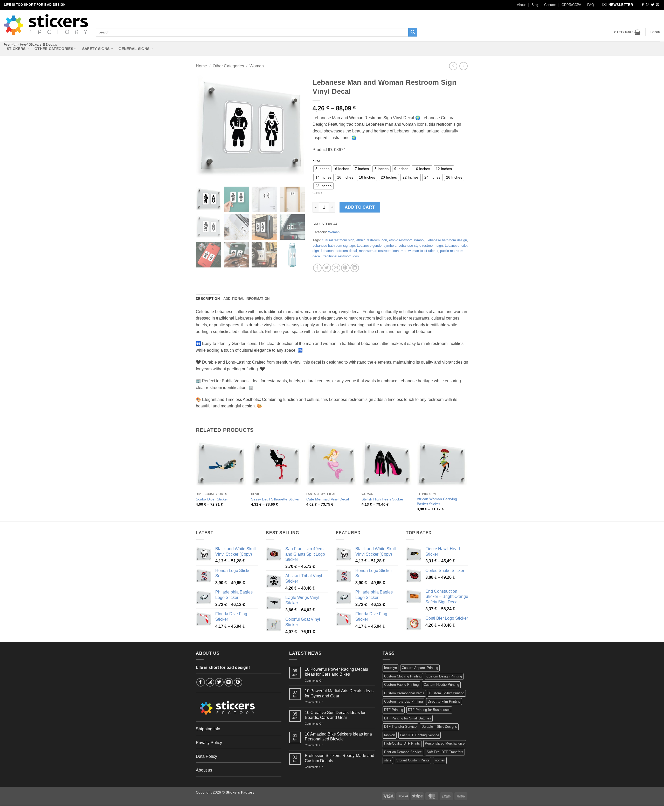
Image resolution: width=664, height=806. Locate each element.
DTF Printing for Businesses (429, 710)
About (521, 5)
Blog (534, 5)
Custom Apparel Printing (420, 668)
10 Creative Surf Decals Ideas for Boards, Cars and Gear (335, 715)
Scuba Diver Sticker (212, 499)
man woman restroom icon (379, 251)
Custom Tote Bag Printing (403, 701)
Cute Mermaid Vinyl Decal (327, 499)
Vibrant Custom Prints (413, 760)
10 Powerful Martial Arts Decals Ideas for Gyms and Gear (339, 693)
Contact (550, 5)
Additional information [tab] (246, 299)
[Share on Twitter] (326, 268)
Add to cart (360, 207)
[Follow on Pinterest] (238, 682)
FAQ (590, 5)
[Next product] (453, 66)
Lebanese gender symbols (376, 246)
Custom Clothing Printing (402, 676)
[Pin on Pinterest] (345, 268)
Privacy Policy (209, 742)
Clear (317, 192)
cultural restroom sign (338, 240)
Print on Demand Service (403, 752)
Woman (257, 66)
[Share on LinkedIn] (354, 268)
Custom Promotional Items (404, 693)
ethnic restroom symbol (406, 240)
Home (201, 66)
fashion (389, 735)
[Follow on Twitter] (652, 5)
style (387, 760)
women (439, 760)
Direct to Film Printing (444, 701)
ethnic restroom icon (371, 240)
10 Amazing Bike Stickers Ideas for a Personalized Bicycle (338, 736)
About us (204, 770)
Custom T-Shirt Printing (446, 693)
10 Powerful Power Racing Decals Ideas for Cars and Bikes (336, 671)
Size (316, 161)
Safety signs (95, 49)
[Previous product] (463, 66)
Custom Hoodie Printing (441, 685)
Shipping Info (208, 729)
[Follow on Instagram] (647, 5)
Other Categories (53, 49)
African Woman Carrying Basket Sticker (437, 501)
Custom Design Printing (444, 676)
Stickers (16, 49)
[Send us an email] (657, 5)
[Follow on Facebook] (642, 5)
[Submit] (412, 32)
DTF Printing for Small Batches (407, 718)
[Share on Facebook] (317, 268)
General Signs (134, 49)
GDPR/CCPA (571, 5)
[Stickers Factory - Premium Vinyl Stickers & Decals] (46, 24)
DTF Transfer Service (400, 727)
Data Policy (206, 756)
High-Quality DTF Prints (402, 743)
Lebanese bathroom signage (334, 246)
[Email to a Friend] (336, 268)
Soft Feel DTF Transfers (445, 752)
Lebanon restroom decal (339, 251)
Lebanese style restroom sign (420, 246)
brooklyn (390, 668)
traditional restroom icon (341, 256)
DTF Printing (393, 710)
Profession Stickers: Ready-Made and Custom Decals (339, 758)
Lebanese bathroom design (446, 240)
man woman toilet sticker (419, 251)
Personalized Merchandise (445, 743)
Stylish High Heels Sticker (382, 499)
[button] (618, 5)
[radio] (322, 169)
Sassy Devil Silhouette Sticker (275, 499)
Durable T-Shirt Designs (439, 727)
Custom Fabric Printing (401, 685)
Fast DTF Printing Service (419, 735)
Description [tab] (208, 299)
